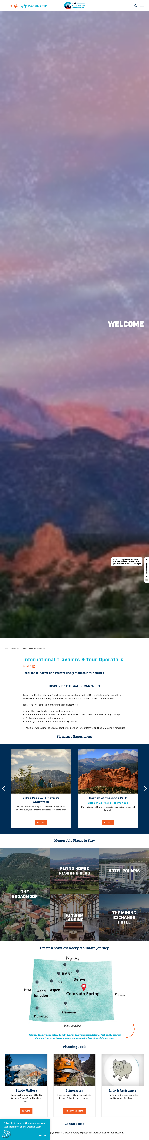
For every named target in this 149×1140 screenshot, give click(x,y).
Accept (42, 1136)
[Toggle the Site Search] (135, 5)
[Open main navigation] (142, 6)
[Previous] (3, 788)
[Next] (145, 788)
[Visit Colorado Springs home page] (74, 5)
